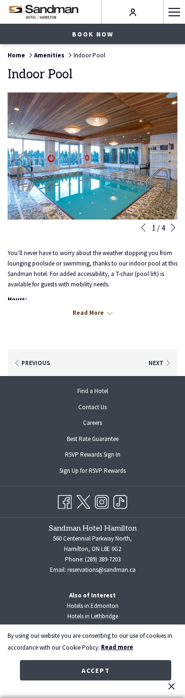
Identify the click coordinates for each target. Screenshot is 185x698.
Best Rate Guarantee (93, 439)
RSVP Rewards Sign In (100, 455)
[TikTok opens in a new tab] (120, 500)
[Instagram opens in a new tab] (102, 500)
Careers (100, 424)
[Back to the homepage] (43, 11)
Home (16, 55)
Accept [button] (96, 670)
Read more (117, 647)
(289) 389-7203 (102, 559)
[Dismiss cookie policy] (171, 686)
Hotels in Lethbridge (92, 616)
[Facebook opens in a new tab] (65, 500)
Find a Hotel (92, 391)
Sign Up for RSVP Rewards (100, 472)
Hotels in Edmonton (93, 606)
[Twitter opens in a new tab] (83, 500)
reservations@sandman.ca (101, 570)
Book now (92, 34)
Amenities (49, 55)
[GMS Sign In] (133, 11)
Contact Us (92, 407)
